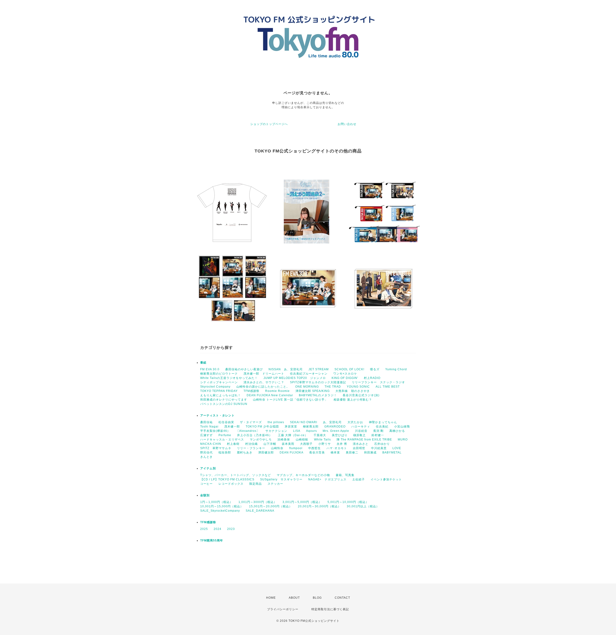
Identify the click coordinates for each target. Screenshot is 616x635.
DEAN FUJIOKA (291, 452)
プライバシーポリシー (282, 609)
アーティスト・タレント (217, 415)
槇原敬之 (359, 435)
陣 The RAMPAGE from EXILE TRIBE (364, 439)
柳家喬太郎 (311, 426)
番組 (203, 362)
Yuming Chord (396, 369)
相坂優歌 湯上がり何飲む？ (353, 399)
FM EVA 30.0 (209, 369)
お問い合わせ (347, 124)
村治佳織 (251, 444)
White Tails (322, 439)
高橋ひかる (397, 431)
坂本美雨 (288, 444)
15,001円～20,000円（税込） (270, 506)
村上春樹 (233, 444)
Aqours (311, 431)
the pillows (276, 422)
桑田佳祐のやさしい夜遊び (244, 369)
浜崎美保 (283, 439)
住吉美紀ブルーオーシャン (308, 373)
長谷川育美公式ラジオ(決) (361, 395)
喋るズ (374, 369)
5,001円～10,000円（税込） (348, 502)
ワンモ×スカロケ (345, 373)
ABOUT (294, 597)
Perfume (224, 435)
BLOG (317, 597)
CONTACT (342, 597)
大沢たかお (355, 422)
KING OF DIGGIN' (345, 378)
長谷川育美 (317, 452)
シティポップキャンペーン (219, 382)
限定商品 (255, 483)
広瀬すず (206, 435)
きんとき (206, 457)
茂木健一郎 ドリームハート (264, 373)
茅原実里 (291, 426)
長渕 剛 (378, 431)
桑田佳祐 (206, 422)
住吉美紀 (382, 426)
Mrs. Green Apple (336, 431)
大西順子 (306, 444)
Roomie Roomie (277, 391)
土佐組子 (358, 479)
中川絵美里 (379, 448)
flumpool (295, 448)
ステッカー (275, 483)
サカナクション (276, 431)
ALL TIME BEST (388, 386)
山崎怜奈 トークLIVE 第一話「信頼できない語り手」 (290, 399)
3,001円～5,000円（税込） (302, 502)
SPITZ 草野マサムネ (215, 448)
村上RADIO (372, 378)
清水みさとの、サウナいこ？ (264, 382)
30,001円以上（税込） (363, 506)
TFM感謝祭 (251, 391)
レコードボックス (231, 483)
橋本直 (335, 452)
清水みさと (360, 444)
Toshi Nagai (209, 426)
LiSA (296, 431)
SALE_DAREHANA (260, 510)
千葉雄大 (320, 435)
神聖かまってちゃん (383, 422)
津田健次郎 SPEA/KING (312, 391)
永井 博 (342, 444)
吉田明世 (359, 448)
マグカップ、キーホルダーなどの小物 (303, 475)
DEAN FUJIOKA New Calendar (270, 395)
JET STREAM (318, 369)
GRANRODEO (335, 426)
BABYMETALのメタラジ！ (318, 395)
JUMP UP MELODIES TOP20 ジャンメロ (294, 378)
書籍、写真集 (345, 475)
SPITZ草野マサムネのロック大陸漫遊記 (318, 382)
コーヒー (206, 483)
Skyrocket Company (215, 386)
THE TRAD (333, 386)
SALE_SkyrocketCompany (220, 510)
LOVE (396, 448)
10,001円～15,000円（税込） (221, 506)
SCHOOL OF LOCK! (349, 369)
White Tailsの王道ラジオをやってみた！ (229, 378)
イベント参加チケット (386, 479)
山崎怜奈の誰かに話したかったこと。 (262, 386)
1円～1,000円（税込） (216, 502)
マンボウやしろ (261, 439)
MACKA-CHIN (210, 444)
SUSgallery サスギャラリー (281, 479)
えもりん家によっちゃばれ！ (220, 395)
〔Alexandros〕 (248, 431)
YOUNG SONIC (358, 386)
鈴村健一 (378, 435)
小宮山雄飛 (402, 426)
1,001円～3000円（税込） (257, 502)
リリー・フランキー (251, 448)
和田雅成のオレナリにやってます (223, 399)
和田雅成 (370, 452)
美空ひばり (339, 435)
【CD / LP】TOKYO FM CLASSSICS (227, 479)
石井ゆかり (382, 444)
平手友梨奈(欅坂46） (215, 431)
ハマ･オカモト (337, 448)
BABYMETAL (392, 452)
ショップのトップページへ (269, 124)
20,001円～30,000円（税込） (319, 506)
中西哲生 (314, 448)
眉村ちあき (244, 452)
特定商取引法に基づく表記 (330, 609)
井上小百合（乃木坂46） (254, 435)
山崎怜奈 (277, 448)
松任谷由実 (226, 422)
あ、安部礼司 (332, 422)
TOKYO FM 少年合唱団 (262, 426)
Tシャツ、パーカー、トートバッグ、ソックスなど (235, 475)
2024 (217, 529)
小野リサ (324, 444)
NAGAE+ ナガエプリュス (327, 479)
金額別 (205, 495)
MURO (403, 439)
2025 (204, 529)
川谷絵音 (361, 431)
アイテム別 (208, 468)
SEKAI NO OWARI (303, 422)
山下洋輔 (269, 444)
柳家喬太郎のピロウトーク (219, 373)
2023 (231, 529)
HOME (271, 597)
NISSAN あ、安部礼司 (286, 369)
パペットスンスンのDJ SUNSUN (223, 404)
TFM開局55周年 (211, 540)
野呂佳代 (206, 452)
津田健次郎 (266, 452)
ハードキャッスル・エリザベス (222, 439)
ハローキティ (360, 426)
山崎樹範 (302, 439)
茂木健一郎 (232, 426)
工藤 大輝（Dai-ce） (293, 435)
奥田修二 (352, 452)
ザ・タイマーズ (251, 422)
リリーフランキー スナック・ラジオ (378, 382)
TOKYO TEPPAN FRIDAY (219, 391)
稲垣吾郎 (224, 452)
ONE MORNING (307, 386)
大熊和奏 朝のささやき (352, 391)
